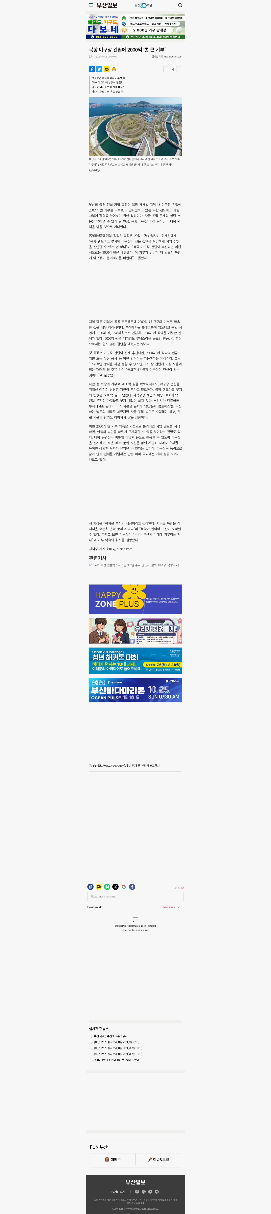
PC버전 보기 (118, 1192)
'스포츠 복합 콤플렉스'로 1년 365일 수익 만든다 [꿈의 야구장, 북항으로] (135, 565)
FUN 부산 (99, 1146)
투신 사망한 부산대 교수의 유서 (110, 1036)
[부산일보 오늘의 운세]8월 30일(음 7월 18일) (118, 1048)
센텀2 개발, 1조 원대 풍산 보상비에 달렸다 (116, 1060)
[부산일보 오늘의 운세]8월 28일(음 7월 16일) (118, 1054)
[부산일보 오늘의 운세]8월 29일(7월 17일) (116, 1042)
